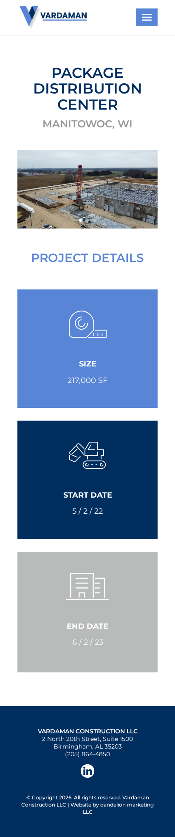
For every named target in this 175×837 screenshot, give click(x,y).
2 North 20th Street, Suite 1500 (87, 739)
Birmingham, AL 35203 (88, 746)
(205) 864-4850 (87, 754)
